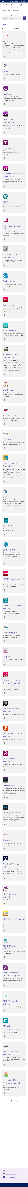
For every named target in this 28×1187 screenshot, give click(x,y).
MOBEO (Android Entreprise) (10, 1002)
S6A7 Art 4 (8, 526)
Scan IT (6, 439)
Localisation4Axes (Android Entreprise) (11, 1081)
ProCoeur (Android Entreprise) (11, 710)
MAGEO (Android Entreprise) (10, 1053)
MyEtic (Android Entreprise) (10, 895)
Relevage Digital (10, 632)
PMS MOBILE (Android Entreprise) (12, 735)
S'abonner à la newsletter (12, 1171)
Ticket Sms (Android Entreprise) (11, 227)
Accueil (4, 10)
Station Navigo (9, 281)
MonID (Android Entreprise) (9, 947)
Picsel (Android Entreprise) (9, 760)
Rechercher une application (9, 15)
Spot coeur (8, 305)
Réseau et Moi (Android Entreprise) (13, 607)
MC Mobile (8, 1026)
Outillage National (11, 785)
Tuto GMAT (8, 94)
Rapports (7, 656)
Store (9, 10)
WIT (5, 41)
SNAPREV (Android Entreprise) (11, 356)
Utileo (6, 72)
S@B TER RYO (9, 550)
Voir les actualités (10, 1177)
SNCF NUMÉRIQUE (8, 5)
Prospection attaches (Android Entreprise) (11, 681)
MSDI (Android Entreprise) (14, 919)
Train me (7, 148)
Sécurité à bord (9, 415)
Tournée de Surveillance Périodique (13, 175)
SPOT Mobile (9, 331)
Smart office (8, 390)
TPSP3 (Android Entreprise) (9, 121)
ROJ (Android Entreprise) (13, 579)
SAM (5, 497)
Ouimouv (7, 840)
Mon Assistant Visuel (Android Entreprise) (11, 974)
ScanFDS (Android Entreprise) (10, 464)
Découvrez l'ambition (11, 1174)
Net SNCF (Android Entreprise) (11, 865)
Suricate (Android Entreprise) (10, 255)
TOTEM (6, 202)
